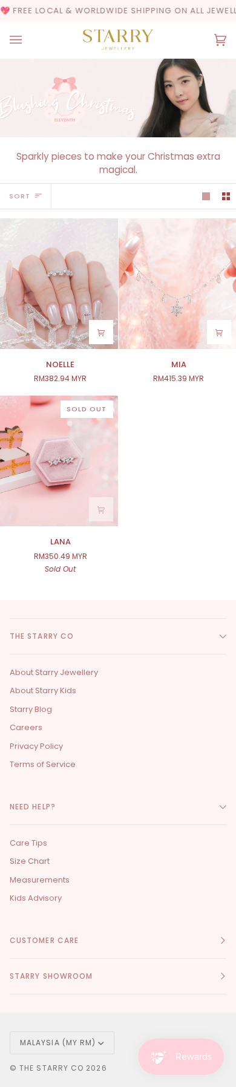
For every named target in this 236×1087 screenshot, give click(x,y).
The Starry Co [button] (42, 636)
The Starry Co (51, 1068)
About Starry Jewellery (54, 672)
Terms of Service (43, 764)
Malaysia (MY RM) (58, 1042)
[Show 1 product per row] (206, 196)
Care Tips (28, 843)
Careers (26, 727)
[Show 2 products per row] (226, 196)
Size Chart (30, 861)
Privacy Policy (36, 746)
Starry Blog (31, 709)
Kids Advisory (36, 898)
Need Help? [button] (33, 806)
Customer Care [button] (44, 940)
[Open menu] (28, 40)
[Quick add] (101, 332)
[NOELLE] (59, 283)
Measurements (40, 880)
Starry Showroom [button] (51, 976)
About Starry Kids (43, 690)
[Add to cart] (219, 332)
